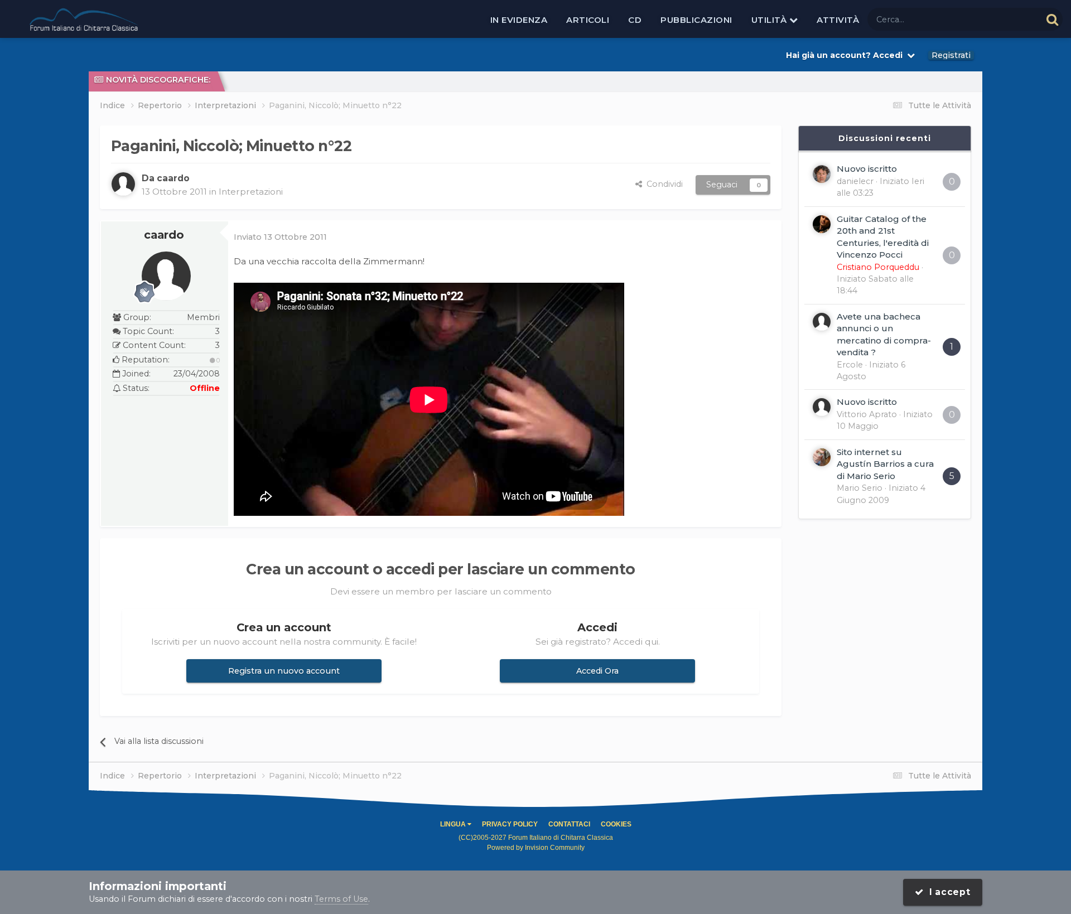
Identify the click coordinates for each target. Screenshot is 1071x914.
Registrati (951, 55)
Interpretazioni (251, 191)
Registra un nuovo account (284, 671)
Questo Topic (1001, 18)
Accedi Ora (597, 671)
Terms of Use (341, 899)
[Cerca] (1052, 19)
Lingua (453, 824)
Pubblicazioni (696, 19)
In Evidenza (519, 19)
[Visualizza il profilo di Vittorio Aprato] (821, 407)
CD (634, 19)
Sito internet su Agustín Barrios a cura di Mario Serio (885, 464)
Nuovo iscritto (867, 168)
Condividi (662, 184)
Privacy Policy (510, 824)
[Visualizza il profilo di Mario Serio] (821, 457)
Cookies (616, 824)
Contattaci (569, 824)
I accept (947, 892)
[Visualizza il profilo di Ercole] (821, 321)
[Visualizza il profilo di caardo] (123, 184)
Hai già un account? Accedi (846, 55)
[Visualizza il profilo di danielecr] (821, 174)
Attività (838, 19)
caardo (164, 234)
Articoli (587, 19)
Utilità (770, 19)
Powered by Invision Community (536, 848)
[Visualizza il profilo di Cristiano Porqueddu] (821, 224)
